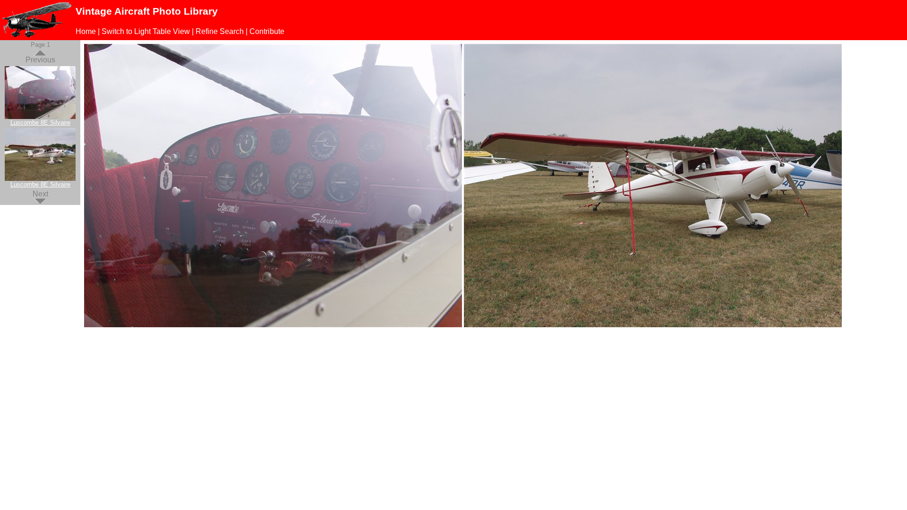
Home (86, 31)
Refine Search (220, 31)
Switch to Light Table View (146, 31)
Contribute (266, 31)
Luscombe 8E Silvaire (40, 122)
